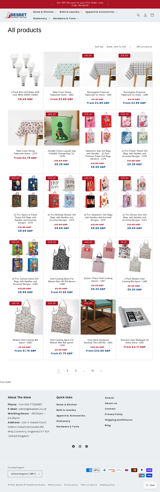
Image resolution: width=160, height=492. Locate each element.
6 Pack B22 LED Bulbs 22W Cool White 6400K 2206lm (25, 93)
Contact (110, 408)
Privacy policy (71, 485)
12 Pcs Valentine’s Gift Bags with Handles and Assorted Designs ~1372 (98, 217)
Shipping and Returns (118, 419)
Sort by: (99, 46)
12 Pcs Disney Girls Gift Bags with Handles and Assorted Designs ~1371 (134, 217)
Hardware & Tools (67, 426)
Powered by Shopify (35, 485)
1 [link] (58, 371)
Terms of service (89, 485)
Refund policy (54, 485)
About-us (111, 403)
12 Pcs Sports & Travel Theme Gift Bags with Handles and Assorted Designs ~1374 (25, 219)
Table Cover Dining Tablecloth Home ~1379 (25, 152)
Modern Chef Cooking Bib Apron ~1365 (25, 341)
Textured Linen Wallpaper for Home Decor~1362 (134, 341)
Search (109, 397)
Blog (107, 425)
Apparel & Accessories (70, 415)
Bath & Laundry (66, 410)
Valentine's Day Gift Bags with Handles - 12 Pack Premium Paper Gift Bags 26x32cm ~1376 (98, 155)
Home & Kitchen (66, 404)
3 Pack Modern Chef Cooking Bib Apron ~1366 (134, 280)
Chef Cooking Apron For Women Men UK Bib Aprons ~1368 (62, 281)
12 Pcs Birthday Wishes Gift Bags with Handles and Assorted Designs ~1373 (62, 217)
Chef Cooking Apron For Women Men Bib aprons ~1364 (62, 342)
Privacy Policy (113, 414)
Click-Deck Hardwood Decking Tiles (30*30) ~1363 (98, 341)
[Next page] (101, 370)
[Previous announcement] (52, 4)
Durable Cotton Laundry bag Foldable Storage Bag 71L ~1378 (62, 153)
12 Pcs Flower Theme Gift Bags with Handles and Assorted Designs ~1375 (135, 153)
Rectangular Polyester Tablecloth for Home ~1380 (134, 93)
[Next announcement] (107, 4)
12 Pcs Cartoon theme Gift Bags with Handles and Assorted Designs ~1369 (25, 281)
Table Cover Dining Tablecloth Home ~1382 (62, 93)
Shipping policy (107, 485)
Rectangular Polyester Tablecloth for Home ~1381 (98, 93)
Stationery (63, 421)
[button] (44, 12)
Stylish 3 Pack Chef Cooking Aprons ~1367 (98, 279)
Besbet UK (21, 485)
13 (93, 370)
